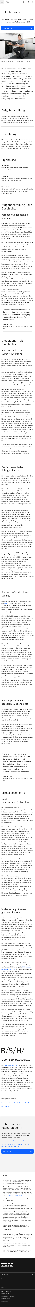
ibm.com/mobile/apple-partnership (12, 1140)
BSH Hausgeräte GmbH (11, 1065)
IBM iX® (6, 603)
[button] (28, 2)
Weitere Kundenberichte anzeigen (12, 1144)
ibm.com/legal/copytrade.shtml (14, 1195)
